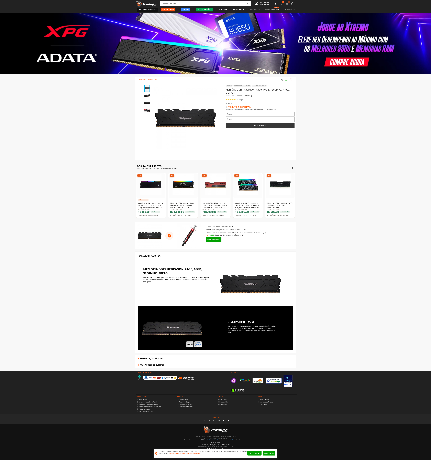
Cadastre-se (264, 5)
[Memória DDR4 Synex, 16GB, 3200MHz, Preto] (215, 185)
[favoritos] (275, 3)
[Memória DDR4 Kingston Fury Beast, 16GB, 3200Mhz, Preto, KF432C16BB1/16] (183, 185)
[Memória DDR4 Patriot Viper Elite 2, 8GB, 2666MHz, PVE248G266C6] (150, 185)
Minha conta (223, 399)
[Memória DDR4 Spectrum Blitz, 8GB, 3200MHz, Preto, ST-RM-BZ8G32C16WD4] (280, 185)
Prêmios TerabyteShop (146, 411)
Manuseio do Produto (266, 402)
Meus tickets (223, 404)
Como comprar (183, 399)
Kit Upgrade (238, 9)
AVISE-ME (259, 125)
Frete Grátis (205, 9)
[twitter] (209, 420)
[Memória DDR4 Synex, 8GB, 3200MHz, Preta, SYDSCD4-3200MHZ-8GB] (247, 185)
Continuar (269, 453)
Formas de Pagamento (186, 404)
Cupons (185, 9)
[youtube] (218, 420)
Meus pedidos (223, 402)
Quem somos (143, 399)
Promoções (168, 9)
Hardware (255, 9)
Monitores (290, 9)
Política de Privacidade (214, 440)
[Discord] (228, 420)
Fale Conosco (264, 404)
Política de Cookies (144, 409)
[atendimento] (292, 4)
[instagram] (204, 420)
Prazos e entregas (184, 402)
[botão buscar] (248, 3)
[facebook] (223, 420)
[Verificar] (237, 390)
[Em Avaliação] (288, 381)
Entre (265, 3)
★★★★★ (235, 99)
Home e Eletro (272, 9)
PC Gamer (223, 9)
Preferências (254, 453)
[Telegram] (214, 420)
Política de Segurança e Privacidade (150, 407)
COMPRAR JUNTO (213, 239)
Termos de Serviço (229, 440)
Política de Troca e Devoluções (148, 404)
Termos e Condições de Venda (148, 402)
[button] (219, 86)
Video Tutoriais (264, 399)
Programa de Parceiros (186, 407)
